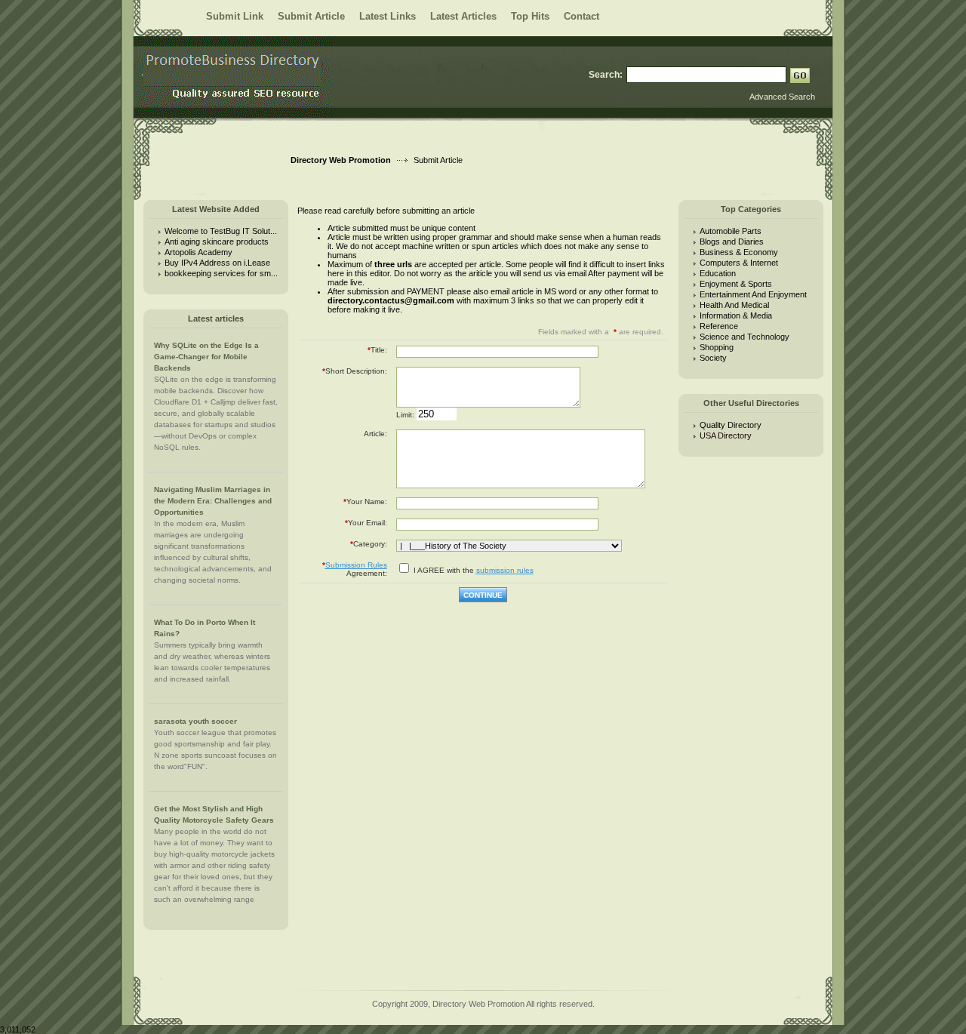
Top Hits (530, 16)
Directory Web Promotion (341, 160)
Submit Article (311, 16)
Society (713, 357)
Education (718, 273)
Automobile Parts (730, 230)
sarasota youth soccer (195, 721)
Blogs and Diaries (732, 241)
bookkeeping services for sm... (221, 273)
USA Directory (727, 435)
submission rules (505, 570)
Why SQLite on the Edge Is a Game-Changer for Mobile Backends (206, 356)
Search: (606, 74)
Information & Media (736, 315)
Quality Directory (730, 424)
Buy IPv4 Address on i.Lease (217, 262)
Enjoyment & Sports (736, 283)
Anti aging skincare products (217, 241)
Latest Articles (463, 16)
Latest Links (387, 16)
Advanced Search (782, 96)
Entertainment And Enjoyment (753, 294)
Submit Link (234, 16)
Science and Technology (744, 336)
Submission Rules (356, 565)
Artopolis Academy (198, 252)
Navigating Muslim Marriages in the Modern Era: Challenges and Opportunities (213, 500)
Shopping (717, 347)
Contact (581, 16)
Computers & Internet (739, 262)
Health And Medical (734, 304)
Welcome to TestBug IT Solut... (221, 230)
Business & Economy (739, 252)
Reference (719, 326)
